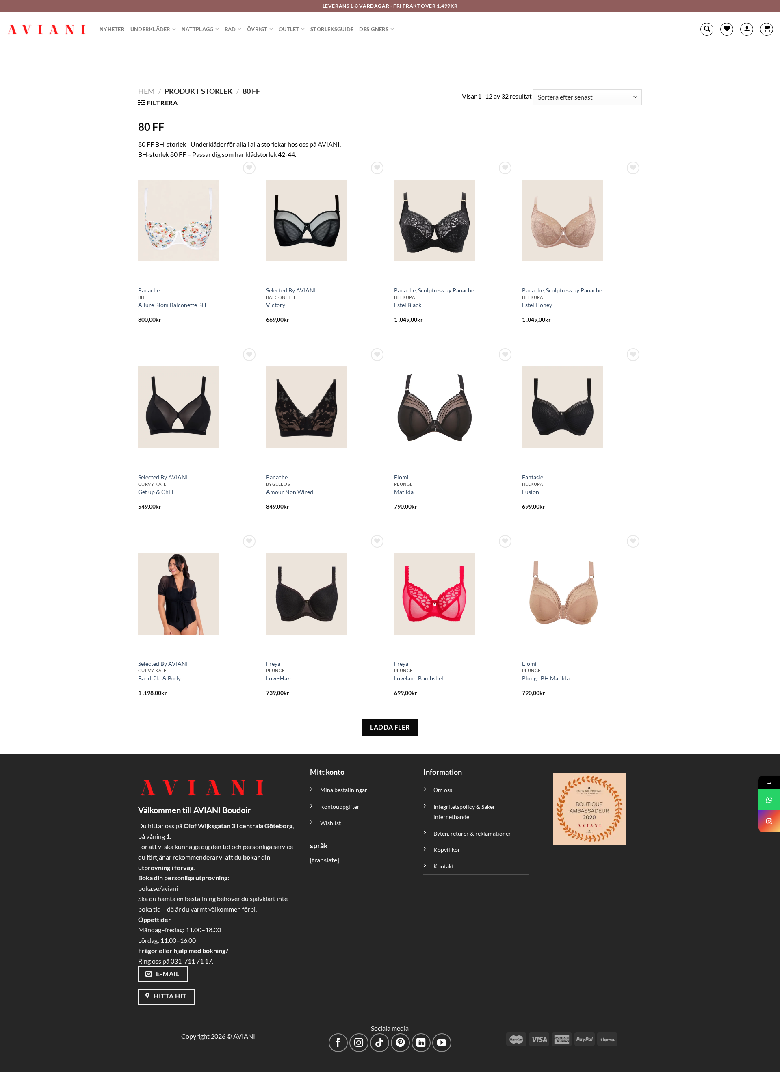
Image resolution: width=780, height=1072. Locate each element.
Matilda (404, 491)
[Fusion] (582, 407)
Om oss (442, 789)
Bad (230, 29)
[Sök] (706, 29)
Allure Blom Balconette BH (172, 304)
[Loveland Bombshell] (454, 594)
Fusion (530, 491)
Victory (275, 304)
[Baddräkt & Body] (198, 594)
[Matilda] (454, 407)
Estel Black (407, 304)
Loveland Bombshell (419, 678)
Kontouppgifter (340, 806)
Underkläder (150, 29)
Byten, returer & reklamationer (472, 833)
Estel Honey (537, 304)
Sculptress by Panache (446, 290)
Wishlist (330, 822)
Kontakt (443, 866)
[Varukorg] (766, 29)
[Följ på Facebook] (338, 1043)
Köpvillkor (446, 849)
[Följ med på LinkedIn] (421, 1043)
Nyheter (112, 29)
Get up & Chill (155, 491)
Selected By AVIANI (291, 290)
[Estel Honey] (582, 221)
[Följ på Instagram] (358, 1043)
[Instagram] (769, 821)
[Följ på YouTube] (441, 1043)
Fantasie (532, 477)
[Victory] (326, 221)
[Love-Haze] (326, 594)
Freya (273, 663)
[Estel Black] (454, 221)
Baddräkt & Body (159, 678)
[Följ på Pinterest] (400, 1043)
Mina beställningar (344, 789)
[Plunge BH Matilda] (582, 594)
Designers (373, 29)
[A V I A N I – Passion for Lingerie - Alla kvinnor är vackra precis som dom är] (46, 29)
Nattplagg (197, 29)
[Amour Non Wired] (326, 407)
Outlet (289, 29)
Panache (149, 290)
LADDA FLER (390, 727)
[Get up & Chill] (198, 407)
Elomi (401, 477)
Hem (146, 91)
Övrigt (257, 29)
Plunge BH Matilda (546, 678)
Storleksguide (331, 29)
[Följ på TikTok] (379, 1043)
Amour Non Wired (289, 491)
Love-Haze (279, 678)
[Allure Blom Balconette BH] (198, 221)
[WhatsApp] (769, 799)
